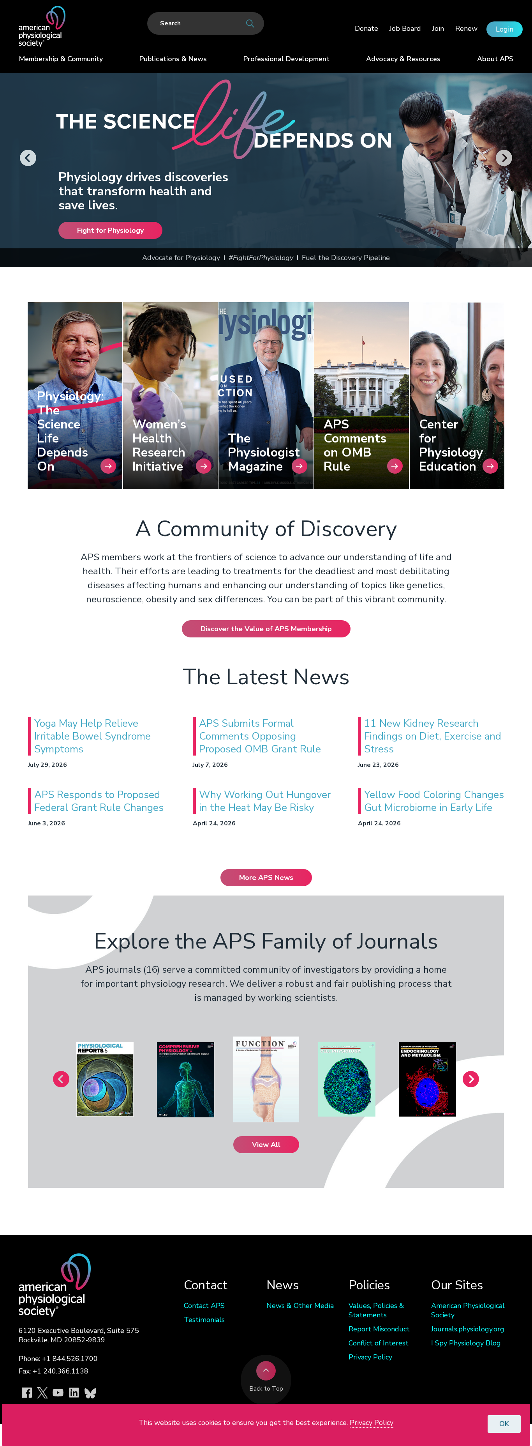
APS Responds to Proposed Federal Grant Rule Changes (99, 801)
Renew (466, 28)
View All (266, 1144)
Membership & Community (61, 59)
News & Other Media (300, 1305)
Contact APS (204, 1305)
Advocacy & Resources (403, 59)
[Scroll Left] (28, 158)
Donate (366, 28)
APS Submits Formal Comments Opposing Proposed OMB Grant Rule (260, 736)
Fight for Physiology (110, 230)
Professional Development (286, 59)
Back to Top (266, 1388)
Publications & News (173, 59)
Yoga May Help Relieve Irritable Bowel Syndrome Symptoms (92, 736)
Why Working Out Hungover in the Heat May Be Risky (265, 801)
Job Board (405, 28)
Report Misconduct (379, 1329)
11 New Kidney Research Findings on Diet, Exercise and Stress (432, 736)
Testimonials (204, 1319)
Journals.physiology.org (467, 1329)
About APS (495, 59)
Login (504, 29)
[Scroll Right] (504, 158)
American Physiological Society (468, 1310)
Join (438, 28)
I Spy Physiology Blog (466, 1343)
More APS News (266, 877)
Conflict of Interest (379, 1343)
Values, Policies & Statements (376, 1310)
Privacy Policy (370, 1357)
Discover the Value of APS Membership (266, 629)
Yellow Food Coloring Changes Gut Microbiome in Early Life (434, 801)
